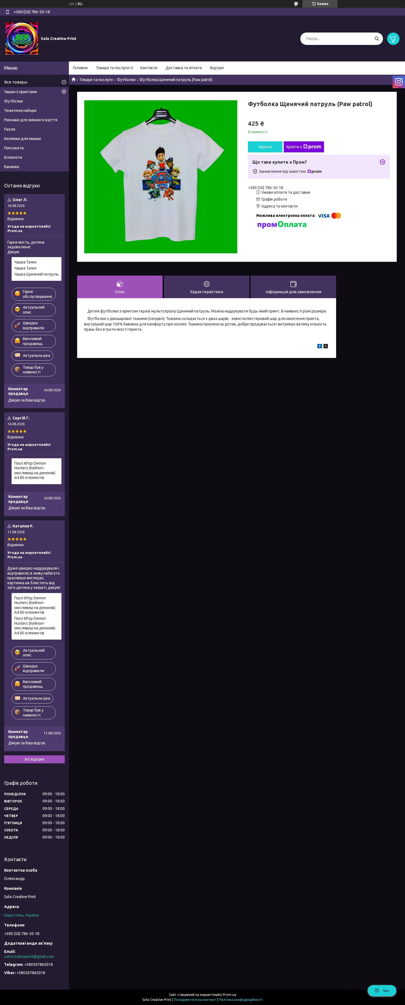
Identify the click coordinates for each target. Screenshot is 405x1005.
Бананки (11, 167)
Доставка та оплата (184, 68)
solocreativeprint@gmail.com (29, 956)
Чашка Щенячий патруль (36, 274)
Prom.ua (229, 994)
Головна (80, 68)
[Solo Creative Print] (22, 38)
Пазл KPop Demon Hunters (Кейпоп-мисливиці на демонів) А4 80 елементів (34, 470)
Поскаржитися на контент (195, 999)
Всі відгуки (34, 759)
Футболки (126, 79)
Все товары (15, 82)
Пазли (9, 129)
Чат (386, 990)
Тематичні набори (20, 110)
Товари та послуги (112, 68)
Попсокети (14, 148)
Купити (265, 147)
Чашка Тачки (25, 262)
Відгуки (217, 68)
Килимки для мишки (22, 138)
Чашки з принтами (20, 92)
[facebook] (319, 347)
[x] (325, 347)
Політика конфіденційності (241, 999)
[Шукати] (377, 39)
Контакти (148, 68)
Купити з (294, 147)
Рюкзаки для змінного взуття (30, 120)
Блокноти (13, 157)
